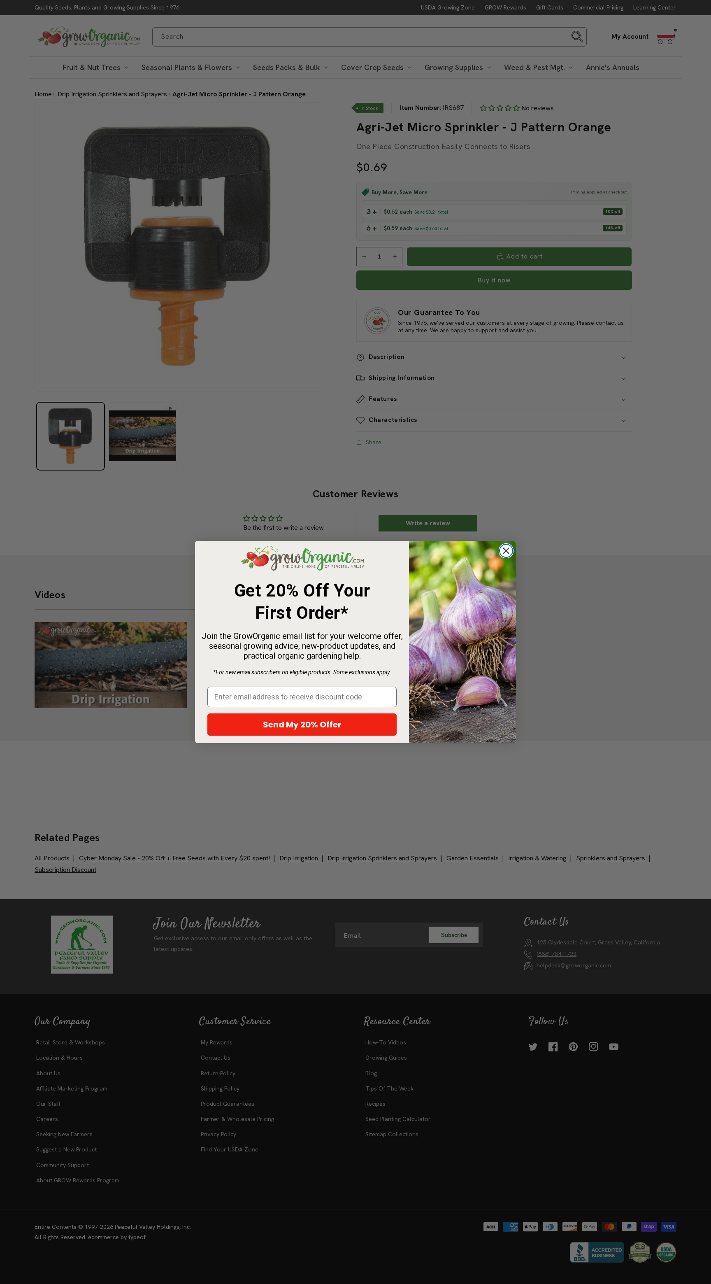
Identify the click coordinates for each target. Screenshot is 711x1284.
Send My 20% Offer (302, 724)
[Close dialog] (506, 550)
